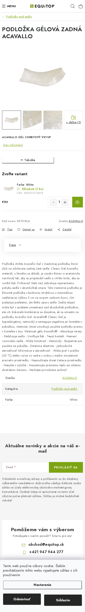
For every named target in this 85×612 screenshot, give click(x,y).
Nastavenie (42, 584)
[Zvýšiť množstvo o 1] (65, 202)
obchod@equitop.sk (46, 544)
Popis (12, 245)
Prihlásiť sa (66, 467)
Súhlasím (63, 600)
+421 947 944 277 (46, 552)
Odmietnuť (22, 599)
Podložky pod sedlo (64, 389)
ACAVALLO (76, 221)
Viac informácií (13, 145)
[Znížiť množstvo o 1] (53, 202)
